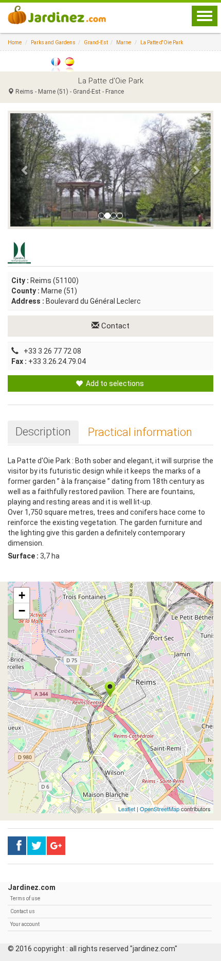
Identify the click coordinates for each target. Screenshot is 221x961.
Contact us (22, 911)
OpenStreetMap (159, 809)
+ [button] (22, 595)
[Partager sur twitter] (36, 845)
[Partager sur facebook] (17, 845)
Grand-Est (96, 42)
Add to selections (114, 383)
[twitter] (56, 845)
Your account (25, 924)
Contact (114, 325)
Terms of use (25, 898)
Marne (123, 42)
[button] (25, 169)
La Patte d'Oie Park (161, 42)
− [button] (22, 610)
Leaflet (126, 809)
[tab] (43, 432)
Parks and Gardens (53, 42)
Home (15, 42)
